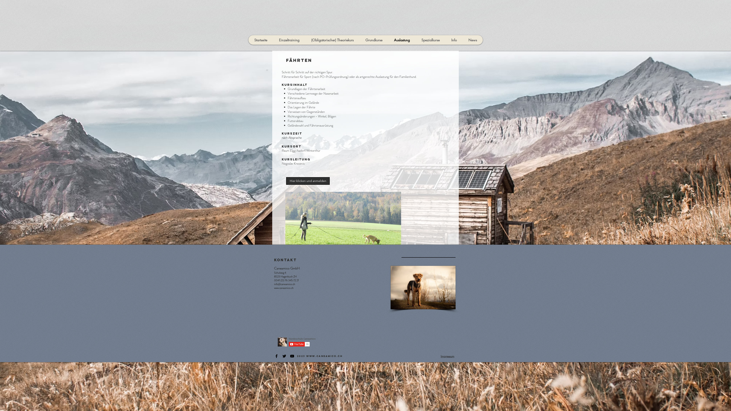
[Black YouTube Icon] (292, 356)
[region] (343, 218)
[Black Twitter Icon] (284, 356)
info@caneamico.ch (284, 284)
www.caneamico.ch (284, 288)
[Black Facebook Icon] (276, 356)
